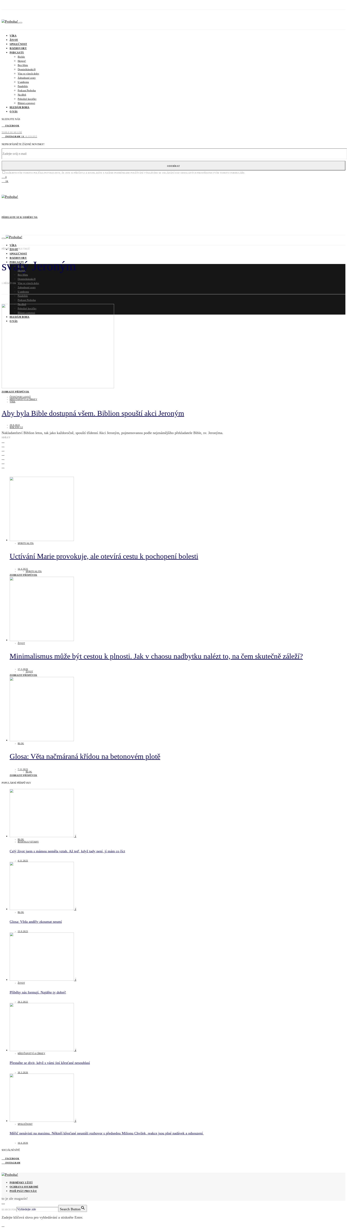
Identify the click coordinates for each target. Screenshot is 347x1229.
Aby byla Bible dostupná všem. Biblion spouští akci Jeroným (93, 413)
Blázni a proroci (26, 103)
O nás (14, 111)
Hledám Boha (20, 107)
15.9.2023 (23, 931)
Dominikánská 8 (27, 69)
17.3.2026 (23, 669)
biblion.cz (16, 427)
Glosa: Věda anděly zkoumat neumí (36, 922)
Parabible (23, 86)
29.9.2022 (15, 425)
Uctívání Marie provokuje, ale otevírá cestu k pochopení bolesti (104, 556)
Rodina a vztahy (28, 842)
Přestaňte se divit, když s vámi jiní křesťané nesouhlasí (50, 1063)
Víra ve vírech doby (28, 73)
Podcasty (17, 52)
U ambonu (23, 82)
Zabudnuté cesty (27, 77)
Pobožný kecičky (27, 98)
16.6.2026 (23, 1143)
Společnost (18, 44)
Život (14, 40)
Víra (13, 35)
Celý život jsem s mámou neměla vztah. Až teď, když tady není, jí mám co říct (67, 851)
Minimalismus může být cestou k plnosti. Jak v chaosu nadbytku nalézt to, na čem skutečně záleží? (156, 656)
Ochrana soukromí (24, 1186)
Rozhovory (18, 48)
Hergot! (22, 60)
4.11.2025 (23, 860)
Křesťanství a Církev (23, 399)
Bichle (21, 56)
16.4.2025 (23, 569)
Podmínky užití (21, 1182)
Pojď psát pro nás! (23, 1191)
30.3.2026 (23, 1072)
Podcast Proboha (27, 90)
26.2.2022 (23, 1002)
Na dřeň (22, 94)
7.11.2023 (23, 769)
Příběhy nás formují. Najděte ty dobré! (38, 992)
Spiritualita (26, 543)
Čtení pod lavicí (20, 397)
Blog (21, 743)
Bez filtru (23, 65)
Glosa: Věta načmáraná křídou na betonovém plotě (85, 756)
